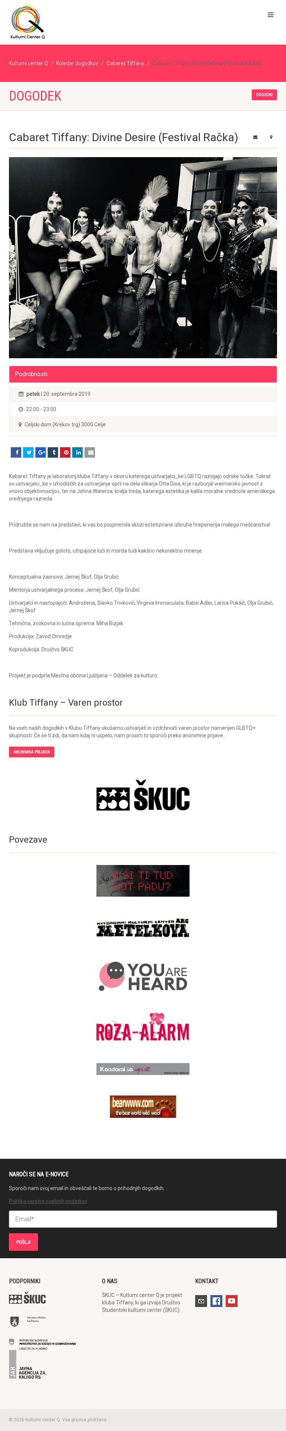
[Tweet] (28, 452)
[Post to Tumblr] (53, 452)
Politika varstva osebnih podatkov (48, 1201)
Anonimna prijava (31, 752)
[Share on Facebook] (16, 452)
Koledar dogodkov (77, 63)
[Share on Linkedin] (77, 452)
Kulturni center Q (28, 63)
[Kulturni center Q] (73, 21)
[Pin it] (65, 452)
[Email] (90, 452)
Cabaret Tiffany (125, 63)
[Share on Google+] (40, 452)
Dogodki (264, 94)
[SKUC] (143, 795)
